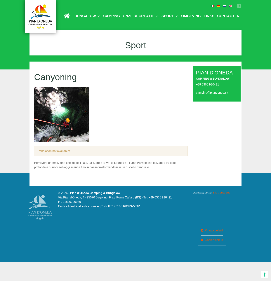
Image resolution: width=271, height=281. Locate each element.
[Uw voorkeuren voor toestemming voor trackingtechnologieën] (264, 274)
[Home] (114, 15)
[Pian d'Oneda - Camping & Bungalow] (40, 16)
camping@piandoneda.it (208, 91)
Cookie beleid (214, 238)
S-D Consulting (219, 191)
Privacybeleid (214, 228)
